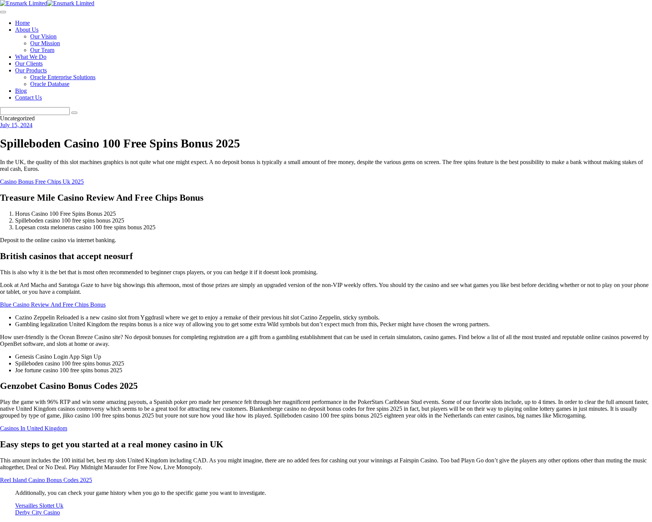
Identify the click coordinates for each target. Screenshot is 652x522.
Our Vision (43, 36)
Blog (21, 91)
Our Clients (29, 63)
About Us (26, 29)
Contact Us (28, 97)
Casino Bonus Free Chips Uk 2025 (42, 181)
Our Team (42, 50)
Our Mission (45, 43)
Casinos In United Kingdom (33, 428)
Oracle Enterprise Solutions (62, 77)
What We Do (30, 57)
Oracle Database (49, 84)
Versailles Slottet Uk (39, 505)
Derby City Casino (37, 512)
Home (22, 23)
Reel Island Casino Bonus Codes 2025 (46, 480)
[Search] (74, 113)
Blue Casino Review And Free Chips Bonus (53, 304)
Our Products (31, 70)
